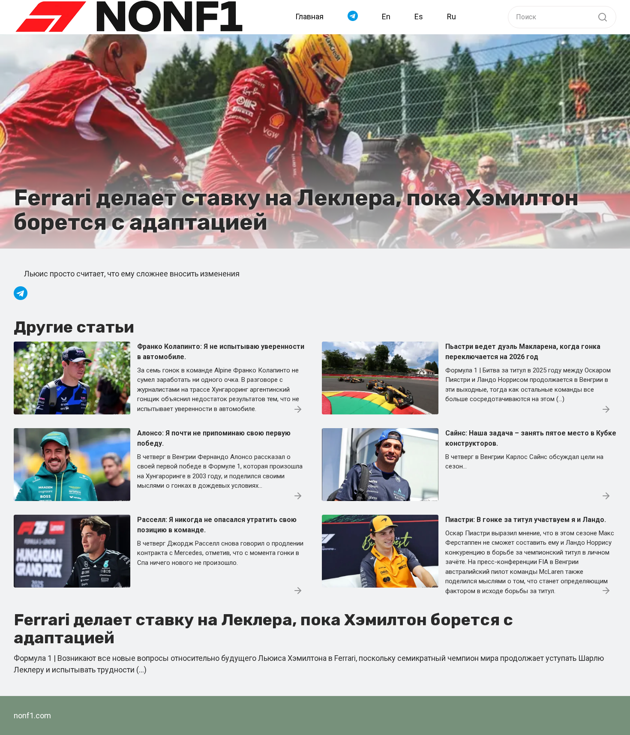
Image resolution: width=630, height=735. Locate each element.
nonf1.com (32, 715)
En (386, 16)
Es (418, 16)
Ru (451, 16)
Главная (309, 16)
